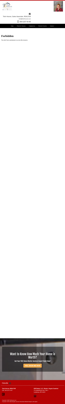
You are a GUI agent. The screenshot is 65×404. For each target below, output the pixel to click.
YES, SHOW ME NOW (32, 366)
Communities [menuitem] (32, 26)
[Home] (7, 6)
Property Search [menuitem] (21, 26)
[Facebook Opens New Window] (30, 13)
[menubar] (32, 26)
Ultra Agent (35, 401)
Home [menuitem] (12, 26)
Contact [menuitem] (52, 26)
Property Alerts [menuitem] (42, 26)
